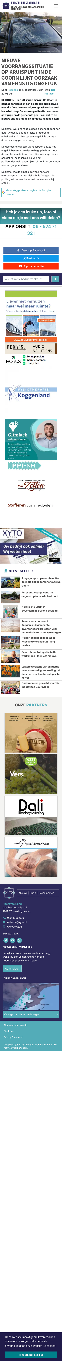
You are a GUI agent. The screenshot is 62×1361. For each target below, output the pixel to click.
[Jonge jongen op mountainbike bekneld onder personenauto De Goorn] (10, 582)
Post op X (32, 258)
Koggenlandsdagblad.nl (26, 3)
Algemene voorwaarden (16, 1025)
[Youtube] (12, 940)
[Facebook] (6, 940)
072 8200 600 (15, 917)
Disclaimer (9, 1031)
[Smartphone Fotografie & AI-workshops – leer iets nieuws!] (10, 656)
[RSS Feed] (19, 940)
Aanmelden (12, 968)
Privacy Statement (13, 1037)
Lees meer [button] (49, 1345)
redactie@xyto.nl (17, 922)
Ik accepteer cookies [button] (31, 1354)
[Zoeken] (55, 279)
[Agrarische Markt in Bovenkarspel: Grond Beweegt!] (10, 611)
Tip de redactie (34, 266)
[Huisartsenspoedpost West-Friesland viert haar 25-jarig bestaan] (10, 642)
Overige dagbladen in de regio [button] (21, 1014)
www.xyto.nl (14, 926)
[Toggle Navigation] (56, 5)
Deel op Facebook (34, 250)
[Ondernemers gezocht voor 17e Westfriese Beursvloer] (10, 687)
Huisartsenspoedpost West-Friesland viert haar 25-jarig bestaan (39, 641)
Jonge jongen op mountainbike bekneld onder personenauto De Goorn (41, 582)
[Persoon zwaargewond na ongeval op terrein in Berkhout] (10, 597)
